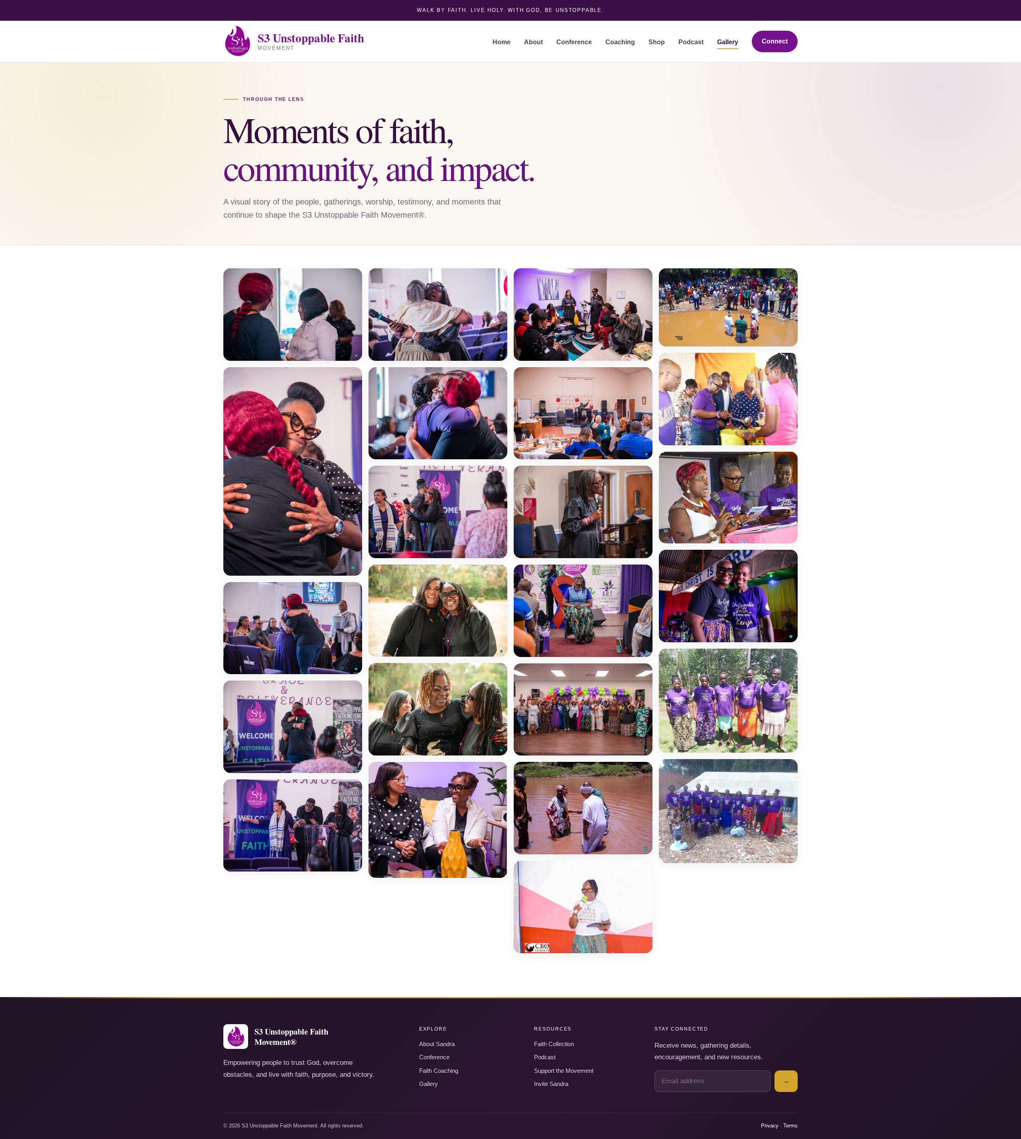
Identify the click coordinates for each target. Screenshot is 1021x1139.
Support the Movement (563, 1071)
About (533, 42)
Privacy (770, 1126)
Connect (775, 41)
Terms (790, 1126)
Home (501, 42)
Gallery (727, 42)
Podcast (691, 42)
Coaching (620, 42)
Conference (574, 42)
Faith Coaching (438, 1071)
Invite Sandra (551, 1084)
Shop (656, 42)
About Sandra (437, 1044)
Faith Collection (554, 1044)
